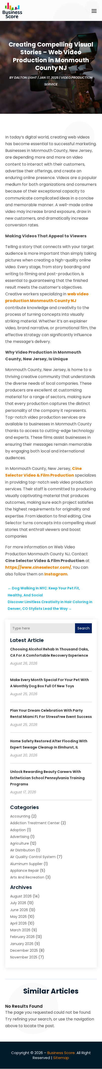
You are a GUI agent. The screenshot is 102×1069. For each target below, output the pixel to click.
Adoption (18, 829)
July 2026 (18, 902)
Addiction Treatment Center (35, 822)
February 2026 (22, 936)
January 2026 (21, 943)
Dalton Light (25, 77)
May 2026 (18, 916)
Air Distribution (22, 850)
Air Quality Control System (33, 856)
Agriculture (19, 843)
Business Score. (61, 1052)
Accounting (20, 816)
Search (83, 628)
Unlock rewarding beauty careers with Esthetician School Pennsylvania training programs (47, 778)
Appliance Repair (24, 870)
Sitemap (61, 1057)
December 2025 (24, 950)
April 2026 (18, 923)
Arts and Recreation (27, 877)
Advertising (19, 836)
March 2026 (20, 930)
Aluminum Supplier (26, 863)
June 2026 (19, 909)
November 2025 (23, 957)
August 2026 (21, 896)
